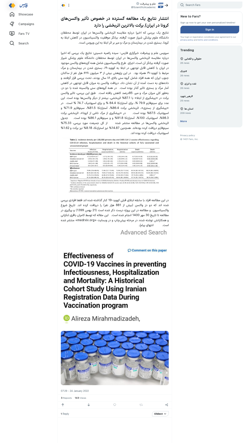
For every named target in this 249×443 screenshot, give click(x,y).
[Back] (166, 5)
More (183, 121)
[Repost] (141, 404)
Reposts (66, 397)
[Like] (63, 405)
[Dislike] (89, 405)
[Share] (167, 405)
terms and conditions (208, 39)
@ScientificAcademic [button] (143, 7)
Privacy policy (187, 135)
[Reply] (115, 405)
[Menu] (69, 5)
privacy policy (186, 39)
